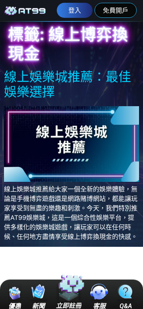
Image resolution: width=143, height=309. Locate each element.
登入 (74, 10)
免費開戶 (115, 10)
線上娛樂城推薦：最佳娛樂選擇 (67, 84)
